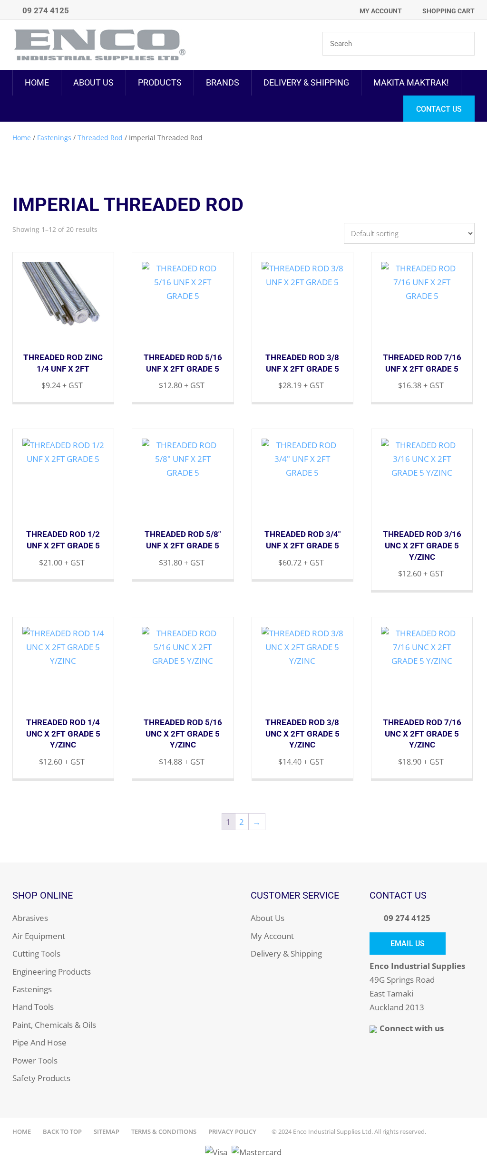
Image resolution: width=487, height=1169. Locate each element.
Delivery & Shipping (306, 82)
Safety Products (41, 1078)
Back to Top (62, 1131)
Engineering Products (51, 971)
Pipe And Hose (39, 1042)
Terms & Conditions (163, 1131)
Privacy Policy (232, 1131)
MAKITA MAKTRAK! (411, 82)
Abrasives (30, 917)
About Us (93, 82)
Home (37, 82)
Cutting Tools (36, 953)
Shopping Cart (448, 11)
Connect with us (412, 1028)
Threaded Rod (100, 137)
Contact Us (439, 109)
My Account (381, 11)
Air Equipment (38, 935)
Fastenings (54, 137)
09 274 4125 (407, 917)
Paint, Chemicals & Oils (54, 1024)
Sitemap (106, 1131)
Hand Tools (33, 1006)
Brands (222, 82)
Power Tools (35, 1060)
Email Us (407, 943)
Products (160, 82)
